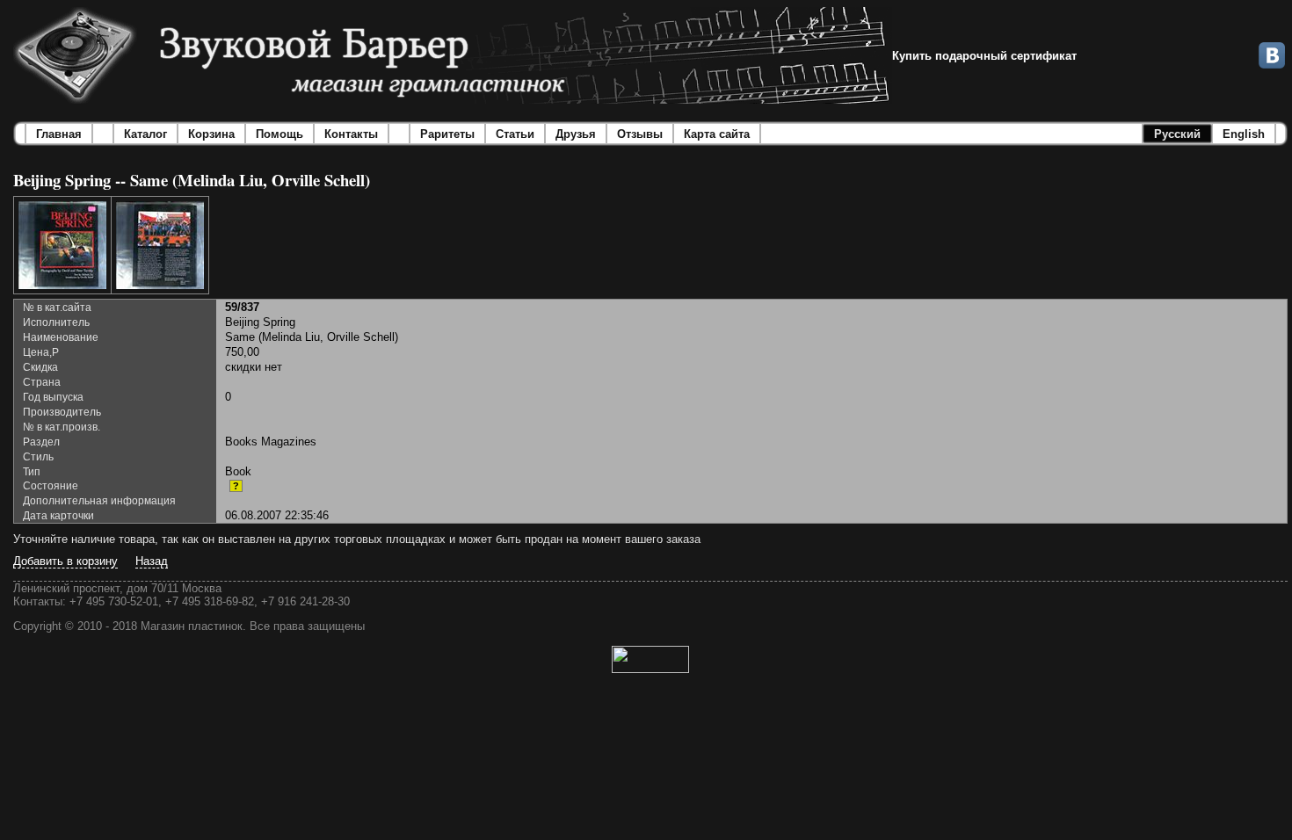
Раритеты (447, 134)
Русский (1177, 134)
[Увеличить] (62, 245)
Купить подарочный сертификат (984, 55)
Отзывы (640, 134)
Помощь (279, 134)
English (1244, 134)
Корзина (211, 134)
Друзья (575, 134)
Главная (59, 134)
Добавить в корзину (65, 561)
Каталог (145, 134)
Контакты (351, 134)
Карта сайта (717, 134)
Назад (151, 561)
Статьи (515, 134)
